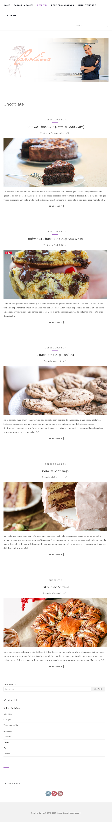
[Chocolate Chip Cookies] (55, 390)
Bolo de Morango (55, 471)
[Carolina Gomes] (56, 60)
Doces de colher (12, 725)
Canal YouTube (86, 5)
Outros (7, 742)
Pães (6, 748)
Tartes (7, 753)
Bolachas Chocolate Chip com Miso (55, 238)
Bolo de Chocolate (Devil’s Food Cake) (55, 127)
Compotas (9, 719)
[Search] (106, 26)
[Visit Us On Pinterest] (54, 793)
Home (7, 5)
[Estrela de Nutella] (55, 622)
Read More (55, 206)
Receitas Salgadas (62, 5)
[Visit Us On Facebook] (48, 793)
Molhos (7, 736)
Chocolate (55, 580)
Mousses (8, 731)
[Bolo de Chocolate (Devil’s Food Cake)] (55, 162)
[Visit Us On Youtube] (60, 793)
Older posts (11, 685)
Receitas (42, 5)
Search (98, 689)
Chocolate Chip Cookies (55, 355)
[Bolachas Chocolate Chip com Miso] (55, 274)
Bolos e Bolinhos (55, 120)
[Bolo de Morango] (55, 506)
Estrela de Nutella (55, 587)
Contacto (10, 15)
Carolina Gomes (23, 5)
